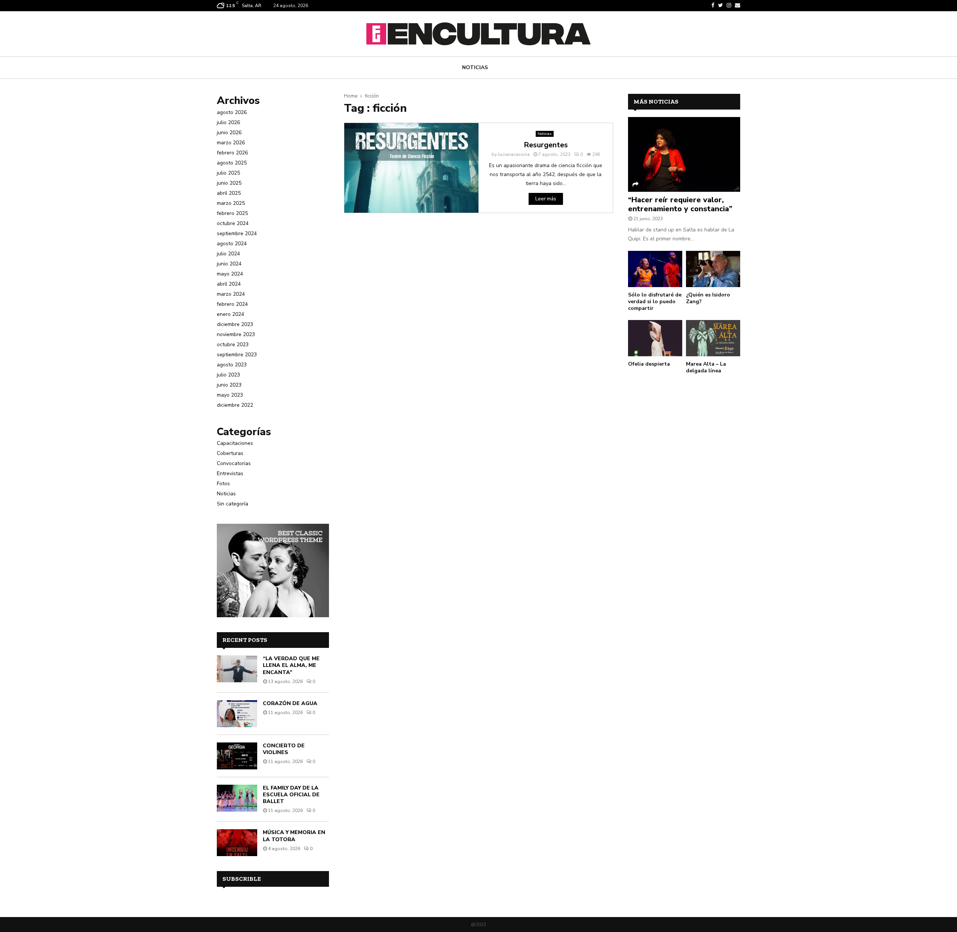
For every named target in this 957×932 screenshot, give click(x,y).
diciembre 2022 (235, 405)
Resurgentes (546, 145)
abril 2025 (229, 193)
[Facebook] (712, 5)
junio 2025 (229, 183)
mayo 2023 (230, 395)
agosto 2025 (232, 162)
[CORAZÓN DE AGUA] (237, 713)
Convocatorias (234, 463)
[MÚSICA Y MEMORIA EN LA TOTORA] (237, 842)
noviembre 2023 (236, 334)
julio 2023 (228, 374)
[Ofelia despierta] (655, 338)
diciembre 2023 (235, 324)
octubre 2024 (233, 223)
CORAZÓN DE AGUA (290, 703)
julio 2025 (228, 172)
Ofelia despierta (649, 363)
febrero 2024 (232, 304)
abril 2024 (229, 283)
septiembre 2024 (237, 233)
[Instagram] (729, 5)
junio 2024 (229, 263)
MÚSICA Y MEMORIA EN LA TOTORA (294, 836)
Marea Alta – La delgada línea (706, 367)
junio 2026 (229, 132)
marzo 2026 (231, 142)
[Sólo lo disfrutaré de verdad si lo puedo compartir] (655, 269)
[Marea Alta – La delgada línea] (713, 338)
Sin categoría (232, 503)
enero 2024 (230, 314)
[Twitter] (720, 5)
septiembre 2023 (237, 354)
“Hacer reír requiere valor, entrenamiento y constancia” (680, 204)
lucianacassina (514, 154)
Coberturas (230, 453)
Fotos (223, 483)
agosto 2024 (232, 243)
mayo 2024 (230, 273)
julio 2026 (228, 122)
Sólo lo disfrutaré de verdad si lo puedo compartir (654, 301)
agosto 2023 (232, 364)
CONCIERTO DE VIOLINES (284, 749)
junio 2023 (229, 384)
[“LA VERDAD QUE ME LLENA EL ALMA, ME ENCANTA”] (237, 668)
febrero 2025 (232, 213)
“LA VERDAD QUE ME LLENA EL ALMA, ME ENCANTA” (291, 665)
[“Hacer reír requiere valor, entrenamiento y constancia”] (684, 154)
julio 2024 (228, 253)
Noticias (475, 67)
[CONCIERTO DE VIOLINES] (237, 755)
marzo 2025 (231, 203)
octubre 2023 (233, 344)
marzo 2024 (231, 294)
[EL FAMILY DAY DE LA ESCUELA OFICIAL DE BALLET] (237, 798)
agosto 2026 (232, 112)
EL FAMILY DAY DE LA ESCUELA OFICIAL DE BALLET (291, 794)
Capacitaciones (235, 443)
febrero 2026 (232, 152)
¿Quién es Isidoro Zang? (708, 298)
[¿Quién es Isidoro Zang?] (713, 269)
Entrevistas (230, 473)
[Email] (737, 5)
